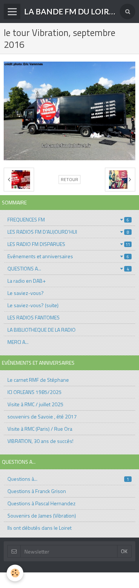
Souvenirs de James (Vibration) (41, 515)
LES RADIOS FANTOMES (33, 317)
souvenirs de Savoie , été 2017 (42, 416)
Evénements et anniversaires (68, 256)
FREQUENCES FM (68, 219)
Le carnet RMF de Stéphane (38, 380)
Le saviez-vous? (25, 293)
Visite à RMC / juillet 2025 (35, 404)
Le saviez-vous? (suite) (33, 305)
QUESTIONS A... (68, 268)
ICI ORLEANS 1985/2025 (34, 392)
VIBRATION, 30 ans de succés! (40, 441)
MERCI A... (18, 342)
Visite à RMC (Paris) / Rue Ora (39, 429)
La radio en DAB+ (26, 281)
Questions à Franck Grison (36, 491)
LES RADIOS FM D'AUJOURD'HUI (68, 232)
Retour (69, 179)
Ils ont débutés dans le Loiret (39, 528)
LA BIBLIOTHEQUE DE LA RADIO (41, 330)
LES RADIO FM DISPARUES (68, 244)
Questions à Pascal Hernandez (41, 503)
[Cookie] (15, 573)
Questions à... (68, 479)
